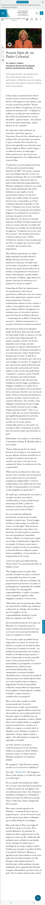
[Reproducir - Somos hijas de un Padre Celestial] (10, 44)
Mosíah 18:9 (21, 772)
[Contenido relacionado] (36, 19)
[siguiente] (33, 902)
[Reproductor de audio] (38, 898)
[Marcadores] (32, 19)
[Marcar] (2, 52)
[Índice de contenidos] (2, 19)
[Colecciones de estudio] (27, 19)
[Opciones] (41, 19)
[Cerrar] (2, 47)
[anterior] (11, 902)
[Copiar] (2, 56)
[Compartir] (2, 60)
